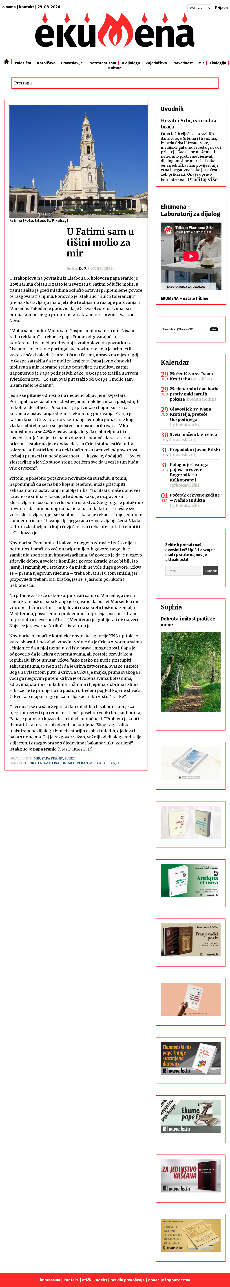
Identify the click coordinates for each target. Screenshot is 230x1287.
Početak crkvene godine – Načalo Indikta (195, 497)
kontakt (26, 6)
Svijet (69, 758)
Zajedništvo (156, 63)
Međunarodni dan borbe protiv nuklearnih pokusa (194, 394)
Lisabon (59, 763)
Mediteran (78, 763)
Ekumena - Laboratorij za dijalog (190, 210)
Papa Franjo (52, 758)
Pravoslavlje (72, 63)
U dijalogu (131, 63)
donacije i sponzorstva (169, 1280)
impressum (50, 1280)
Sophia (171, 607)
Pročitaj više (203, 180)
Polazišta (23, 63)
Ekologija (218, 63)
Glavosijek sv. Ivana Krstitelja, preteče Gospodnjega (190, 414)
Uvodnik (172, 109)
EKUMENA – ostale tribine (184, 298)
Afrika (30, 763)
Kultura (115, 68)
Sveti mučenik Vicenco (193, 434)
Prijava (221, 7)
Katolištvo (46, 63)
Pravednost (182, 63)
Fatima (44, 763)
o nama (9, 6)
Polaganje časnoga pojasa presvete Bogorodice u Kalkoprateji (189, 472)
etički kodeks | (96, 1280)
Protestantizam (102, 63)
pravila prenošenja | (129, 1280)
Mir (201, 63)
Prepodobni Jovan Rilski (195, 449)
